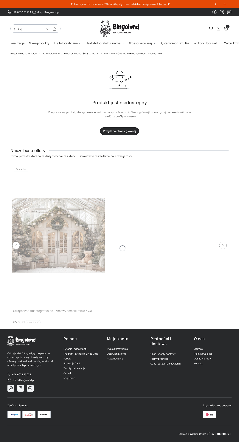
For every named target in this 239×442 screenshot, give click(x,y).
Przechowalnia (115, 358)
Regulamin (69, 378)
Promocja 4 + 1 (71, 363)
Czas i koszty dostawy (163, 354)
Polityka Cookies (203, 353)
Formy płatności (159, 358)
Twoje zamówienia (117, 349)
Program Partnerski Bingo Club (80, 353)
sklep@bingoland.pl (48, 12)
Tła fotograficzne (51, 53)
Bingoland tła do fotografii (23, 53)
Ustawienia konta (116, 353)
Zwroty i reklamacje (74, 368)
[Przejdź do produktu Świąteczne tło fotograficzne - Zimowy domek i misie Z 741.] (58, 235)
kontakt (163, 4)
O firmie (198, 349)
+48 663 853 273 (21, 12)
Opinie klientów (202, 358)
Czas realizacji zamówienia (165, 363)
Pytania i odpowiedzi (75, 349)
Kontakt (198, 363)
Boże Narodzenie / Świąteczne (79, 53)
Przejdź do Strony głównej (119, 131)
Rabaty (67, 358)
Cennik (67, 373)
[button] (54, 29)
